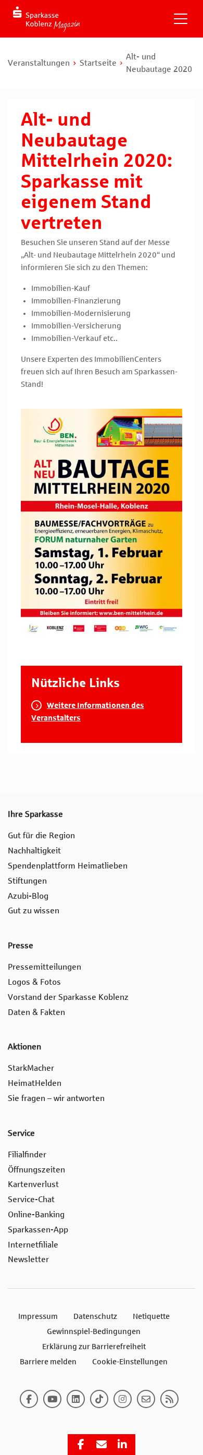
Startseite (98, 62)
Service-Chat (31, 1199)
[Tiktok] (99, 1399)
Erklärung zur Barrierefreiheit (94, 1346)
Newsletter (28, 1259)
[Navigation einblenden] (180, 18)
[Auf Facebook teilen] (80, 1444)
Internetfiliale (33, 1244)
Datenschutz (95, 1316)
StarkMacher (31, 1067)
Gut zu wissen (33, 910)
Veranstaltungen (39, 62)
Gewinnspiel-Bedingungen (94, 1331)
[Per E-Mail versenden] (101, 1444)
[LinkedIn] (76, 1399)
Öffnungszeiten (36, 1169)
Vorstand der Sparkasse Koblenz (68, 997)
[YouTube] (52, 1399)
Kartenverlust (33, 1184)
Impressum (38, 1316)
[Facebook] (29, 1399)
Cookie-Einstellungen (130, 1362)
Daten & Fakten (36, 1012)
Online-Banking (36, 1214)
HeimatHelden (34, 1083)
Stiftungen (27, 880)
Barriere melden (48, 1362)
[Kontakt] (146, 1399)
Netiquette (151, 1316)
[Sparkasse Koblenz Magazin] (46, 19)
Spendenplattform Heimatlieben (68, 865)
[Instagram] (122, 1399)
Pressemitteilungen (44, 966)
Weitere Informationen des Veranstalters (87, 711)
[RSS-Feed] (169, 1399)
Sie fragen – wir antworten (56, 1098)
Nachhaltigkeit (34, 850)
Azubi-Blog (28, 895)
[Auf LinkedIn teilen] (122, 1444)
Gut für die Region (41, 835)
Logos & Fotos (34, 981)
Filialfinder (27, 1154)
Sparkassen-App (38, 1229)
